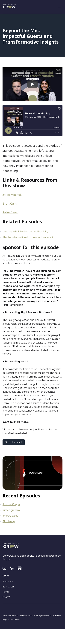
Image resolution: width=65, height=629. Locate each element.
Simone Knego (11, 504)
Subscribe (8, 581)
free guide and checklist (29, 342)
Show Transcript (13, 442)
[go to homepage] (9, 6)
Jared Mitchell (12, 194)
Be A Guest (8, 586)
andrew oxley (10, 515)
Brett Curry (10, 203)
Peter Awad (10, 212)
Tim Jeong (9, 521)
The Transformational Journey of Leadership (28, 237)
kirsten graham (11, 510)
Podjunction (13, 255)
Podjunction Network (12, 619)
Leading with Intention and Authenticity (25, 231)
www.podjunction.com (35, 429)
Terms (6, 591)
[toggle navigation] (59, 7)
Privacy (6, 596)
